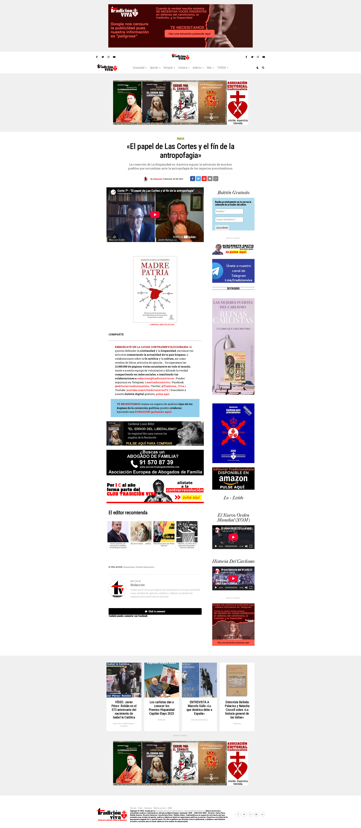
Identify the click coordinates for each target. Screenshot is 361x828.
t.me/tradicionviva (157, 382)
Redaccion (157, 178)
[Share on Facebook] (192, 178)
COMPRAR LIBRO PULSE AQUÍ (162, 325)
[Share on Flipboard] (204, 178)
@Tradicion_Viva (172, 386)
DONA (170, 808)
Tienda (140, 808)
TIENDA (221, 67)
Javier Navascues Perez (199, 719)
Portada (133, 808)
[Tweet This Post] (198, 178)
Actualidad (138, 67)
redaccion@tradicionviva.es (155, 378)
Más (209, 67)
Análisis (197, 67)
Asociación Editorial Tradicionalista (169, 811)
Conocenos (148, 808)
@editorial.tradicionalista (132, 386)
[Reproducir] (215, 546)
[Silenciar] (246, 546)
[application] (233, 537)
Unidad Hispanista (145, 567)
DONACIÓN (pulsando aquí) (153, 411)
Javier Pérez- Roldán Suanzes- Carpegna (124, 724)
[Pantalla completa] (250, 546)
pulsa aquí (162, 394)
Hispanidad (129, 567)
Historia (182, 67)
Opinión (154, 67)
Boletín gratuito (160, 808)
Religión (168, 67)
